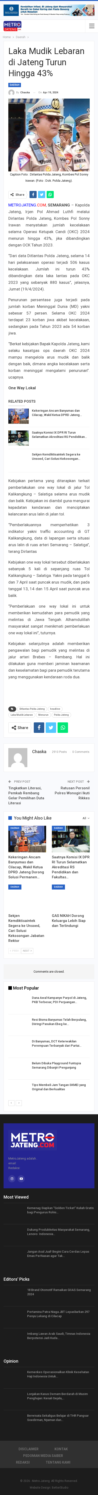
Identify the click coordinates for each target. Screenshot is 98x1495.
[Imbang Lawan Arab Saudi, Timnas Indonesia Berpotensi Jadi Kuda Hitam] (14, 1339)
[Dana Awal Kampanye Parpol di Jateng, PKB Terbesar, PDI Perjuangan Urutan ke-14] (18, 1003)
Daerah (15, 85)
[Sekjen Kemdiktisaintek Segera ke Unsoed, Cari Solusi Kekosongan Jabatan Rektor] (18, 460)
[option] (49, 1048)
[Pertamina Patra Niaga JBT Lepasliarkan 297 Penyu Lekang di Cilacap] (14, 1317)
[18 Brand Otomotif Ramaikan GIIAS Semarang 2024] (14, 1295)
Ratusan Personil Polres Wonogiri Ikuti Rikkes (72, 793)
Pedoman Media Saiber (43, 1456)
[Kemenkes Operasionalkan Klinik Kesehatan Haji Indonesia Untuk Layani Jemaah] (14, 1377)
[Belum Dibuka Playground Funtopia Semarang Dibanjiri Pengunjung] (18, 1068)
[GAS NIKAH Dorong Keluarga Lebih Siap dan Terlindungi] (71, 898)
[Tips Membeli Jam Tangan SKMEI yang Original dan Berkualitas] (18, 1090)
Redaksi (23, 1462)
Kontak (61, 1449)
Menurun (43, 715)
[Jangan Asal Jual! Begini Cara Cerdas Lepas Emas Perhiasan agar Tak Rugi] (14, 1257)
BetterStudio (60, 1487)
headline (55, 709)
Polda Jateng (61, 715)
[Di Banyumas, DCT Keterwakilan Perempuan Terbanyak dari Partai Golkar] (18, 1047)
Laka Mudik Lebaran (22, 715)
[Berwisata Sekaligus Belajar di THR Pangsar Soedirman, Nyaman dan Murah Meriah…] (14, 1421)
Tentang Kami (58, 1462)
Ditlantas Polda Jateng (32, 709)
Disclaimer (29, 1449)
